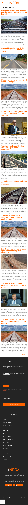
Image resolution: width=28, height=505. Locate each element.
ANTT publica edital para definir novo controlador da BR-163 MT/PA (13, 50)
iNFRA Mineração (7, 442)
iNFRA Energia (6, 428)
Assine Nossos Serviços (9, 456)
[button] (2, 3)
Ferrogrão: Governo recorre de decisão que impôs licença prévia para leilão (13, 321)
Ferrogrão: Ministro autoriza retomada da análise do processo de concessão (13, 285)
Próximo (24, 354)
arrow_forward (3, 369)
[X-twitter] (19, 485)
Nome (4, 394)
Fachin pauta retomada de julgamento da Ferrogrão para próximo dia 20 (12, 217)
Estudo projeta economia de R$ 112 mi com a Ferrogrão (14, 81)
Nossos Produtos (7, 453)
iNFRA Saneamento (8, 433)
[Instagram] (14, 485)
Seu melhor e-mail (7, 398)
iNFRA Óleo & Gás (7, 445)
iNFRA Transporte (7, 425)
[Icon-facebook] (11, 485)
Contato (5, 459)
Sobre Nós (5, 451)
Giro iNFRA (6, 448)
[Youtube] (6, 485)
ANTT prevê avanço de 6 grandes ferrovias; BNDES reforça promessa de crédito (14, 12)
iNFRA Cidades (7, 430)
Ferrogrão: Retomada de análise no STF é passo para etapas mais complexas (14, 183)
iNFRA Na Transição (8, 439)
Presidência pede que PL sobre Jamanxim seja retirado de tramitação (12, 148)
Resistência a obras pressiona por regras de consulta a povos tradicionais (13, 251)
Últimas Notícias (7, 422)
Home (4, 419)
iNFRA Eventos (7, 436)
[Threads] (22, 485)
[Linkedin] (8, 485)
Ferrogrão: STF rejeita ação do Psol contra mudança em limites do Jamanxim (14, 113)
